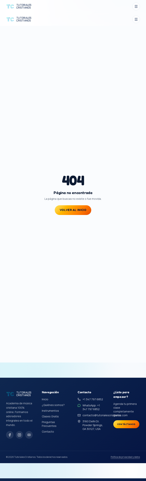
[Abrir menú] (136, 6)
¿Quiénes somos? (53, 405)
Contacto (48, 431)
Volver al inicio (73, 210)
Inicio (45, 399)
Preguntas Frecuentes (49, 424)
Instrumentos (50, 410)
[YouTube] (29, 435)
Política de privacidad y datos (125, 457)
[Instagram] (19, 435)
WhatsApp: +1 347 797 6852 (91, 407)
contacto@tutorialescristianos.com (105, 415)
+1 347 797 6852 (93, 399)
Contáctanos (126, 424)
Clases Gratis (50, 416)
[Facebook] (9, 435)
